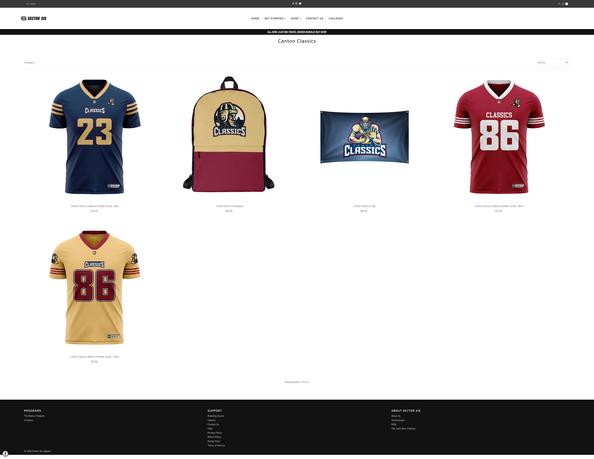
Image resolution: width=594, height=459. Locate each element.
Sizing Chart (214, 441)
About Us (396, 415)
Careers (212, 420)
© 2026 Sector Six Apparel (37, 451)
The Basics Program (34, 415)
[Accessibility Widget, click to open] (5, 453)
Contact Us (213, 424)
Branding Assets (216, 415)
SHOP (295, 18)
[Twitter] (300, 3)
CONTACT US (314, 18)
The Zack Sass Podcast (403, 428)
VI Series (28, 420)
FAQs (210, 428)
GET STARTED (274, 18)
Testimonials (398, 420)
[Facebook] (293, 3)
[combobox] (115, 4)
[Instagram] (296, 3)
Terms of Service (216, 445)
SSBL (394, 424)
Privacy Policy (215, 432)
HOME (255, 18)
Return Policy (214, 436)
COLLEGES (336, 18)
